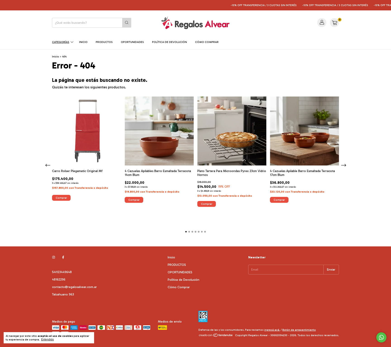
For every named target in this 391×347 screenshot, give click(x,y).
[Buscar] (126, 23)
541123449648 (62, 272)
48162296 (58, 279)
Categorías (60, 42)
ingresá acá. (272, 329)
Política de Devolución (169, 42)
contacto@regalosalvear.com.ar (74, 287)
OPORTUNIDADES (132, 42)
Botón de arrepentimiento (299, 329)
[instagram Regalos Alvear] (53, 257)
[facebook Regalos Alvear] (63, 257)
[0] (334, 22)
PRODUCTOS (104, 42)
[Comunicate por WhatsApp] (381, 337)
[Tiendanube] (216, 336)
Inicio (83, 42)
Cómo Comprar (207, 42)
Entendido (47, 339)
